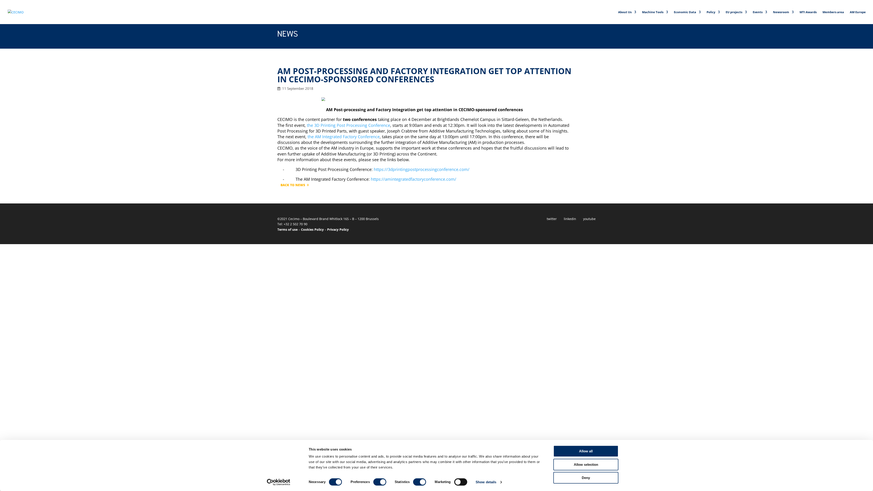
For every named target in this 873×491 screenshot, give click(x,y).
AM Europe (858, 12)
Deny (586, 478)
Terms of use (287, 229)
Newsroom (781, 12)
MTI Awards (808, 12)
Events (758, 12)
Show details (486, 482)
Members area (833, 12)
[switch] (379, 482)
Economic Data (685, 12)
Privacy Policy (338, 229)
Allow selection (586, 464)
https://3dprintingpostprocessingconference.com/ (421, 169)
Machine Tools (652, 12)
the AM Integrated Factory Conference (344, 136)
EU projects (734, 12)
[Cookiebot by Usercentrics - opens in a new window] (279, 482)
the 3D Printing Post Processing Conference (348, 125)
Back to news (293, 185)
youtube (589, 219)
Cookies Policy (312, 229)
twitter (552, 219)
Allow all (586, 451)
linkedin (570, 219)
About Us (625, 12)
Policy (711, 12)
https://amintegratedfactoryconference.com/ (413, 179)
